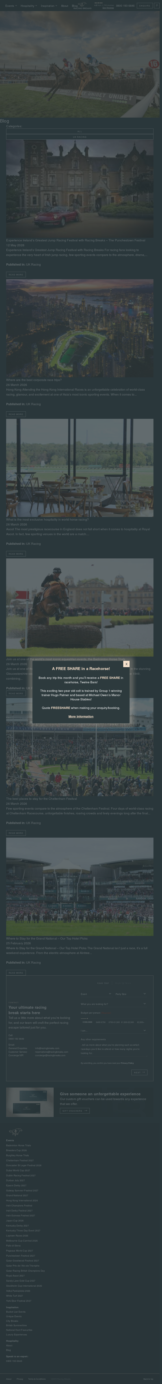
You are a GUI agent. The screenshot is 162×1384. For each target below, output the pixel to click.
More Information (81, 716)
